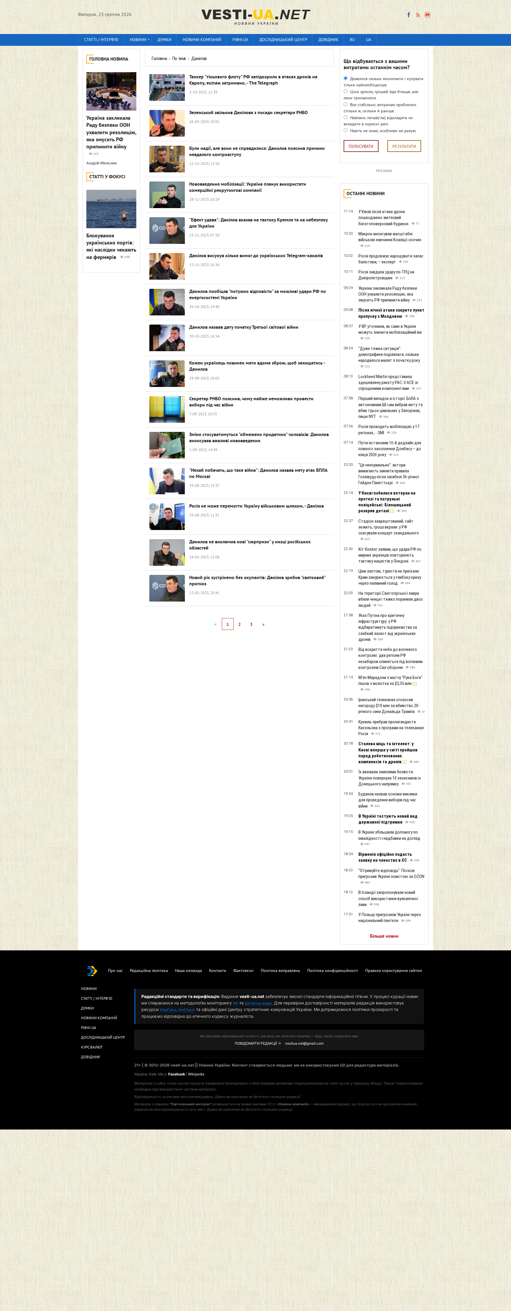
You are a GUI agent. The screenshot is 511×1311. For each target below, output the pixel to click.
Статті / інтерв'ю (101, 40)
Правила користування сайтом (393, 970)
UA (368, 40)
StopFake (168, 1009)
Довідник (328, 40)
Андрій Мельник (101, 163)
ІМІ (235, 1003)
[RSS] (417, 15)
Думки (165, 40)
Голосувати (361, 146)
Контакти (217, 970)
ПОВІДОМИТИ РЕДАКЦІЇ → (258, 1043)
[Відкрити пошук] (428, 15)
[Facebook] (408, 15)
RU (352, 40)
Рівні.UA (240, 40)
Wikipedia (196, 1074)
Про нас (115, 970)
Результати (404, 146)
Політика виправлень (280, 970)
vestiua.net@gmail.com (304, 1043)
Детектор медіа (258, 1003)
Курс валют (92, 1047)
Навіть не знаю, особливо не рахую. (383, 131)
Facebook (176, 1074)
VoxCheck (186, 1009)
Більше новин (384, 936)
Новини (138, 40)
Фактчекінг (243, 970)
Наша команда (188, 970)
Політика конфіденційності (332, 970)
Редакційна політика (149, 970)
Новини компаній (202, 40)
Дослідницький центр (283, 40)
